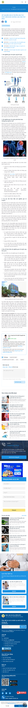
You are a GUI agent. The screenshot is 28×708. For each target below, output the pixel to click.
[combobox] (14, 497)
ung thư (24, 61)
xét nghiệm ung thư (21, 158)
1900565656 (6, 638)
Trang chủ (3, 9)
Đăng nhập (5, 367)
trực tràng (12, 174)
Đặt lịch (14, 591)
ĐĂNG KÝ (23, 627)
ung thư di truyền (13, 357)
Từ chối (7, 706)
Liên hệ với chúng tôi (14, 457)
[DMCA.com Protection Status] (6, 649)
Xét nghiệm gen (8, 72)
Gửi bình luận (18, 382)
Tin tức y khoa (8, 9)
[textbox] (14, 497)
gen (17, 359)
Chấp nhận (20, 706)
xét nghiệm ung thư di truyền (8, 359)
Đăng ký (10, 367)
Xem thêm (24, 515)
